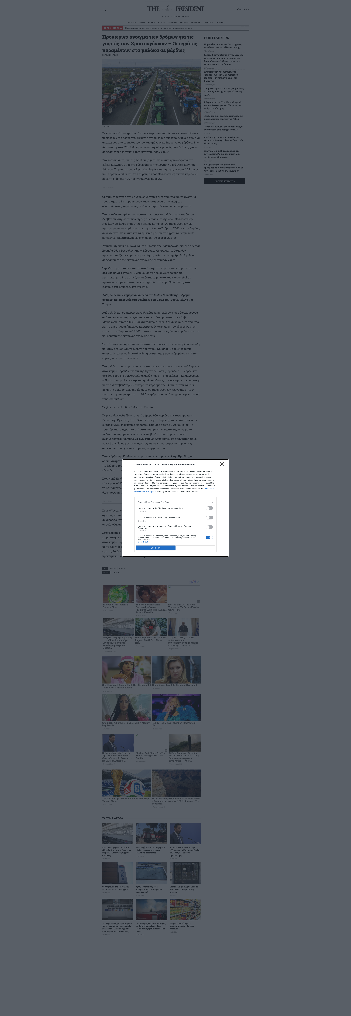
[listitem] (175, 502)
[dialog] (175, 508)
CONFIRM (156, 548)
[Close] (223, 464)
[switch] (209, 508)
